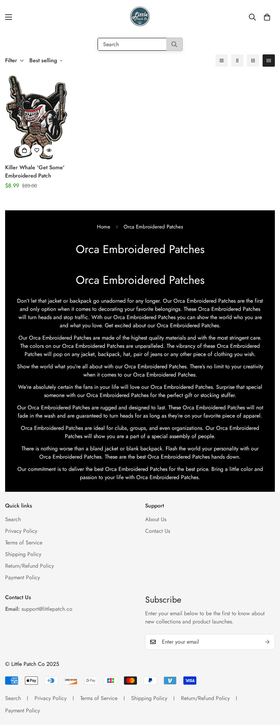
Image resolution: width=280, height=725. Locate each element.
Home (103, 226)
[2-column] (237, 60)
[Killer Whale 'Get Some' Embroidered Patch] (37, 117)
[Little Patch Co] (140, 17)
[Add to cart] (24, 150)
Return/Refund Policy (29, 566)
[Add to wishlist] (37, 150)
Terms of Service (23, 542)
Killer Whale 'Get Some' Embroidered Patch (35, 171)
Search (13, 519)
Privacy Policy (21, 531)
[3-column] (253, 60)
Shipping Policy (23, 554)
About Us (155, 519)
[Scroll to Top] (267, 688)
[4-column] (269, 60)
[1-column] (221, 60)
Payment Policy (22, 577)
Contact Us (157, 531)
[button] (267, 17)
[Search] (174, 44)
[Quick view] (49, 150)
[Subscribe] (267, 642)
